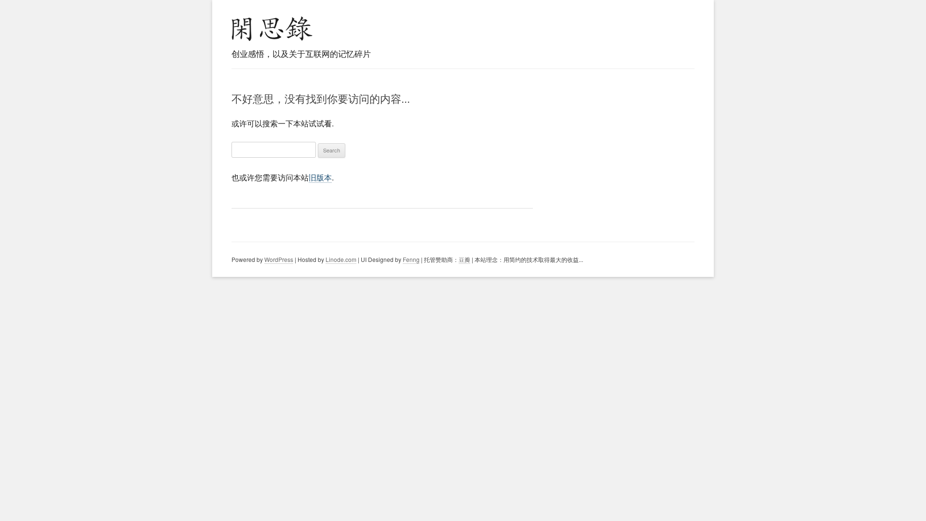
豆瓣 (464, 259)
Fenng (411, 259)
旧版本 (320, 177)
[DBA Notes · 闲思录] (272, 28)
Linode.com (341, 259)
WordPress (278, 259)
